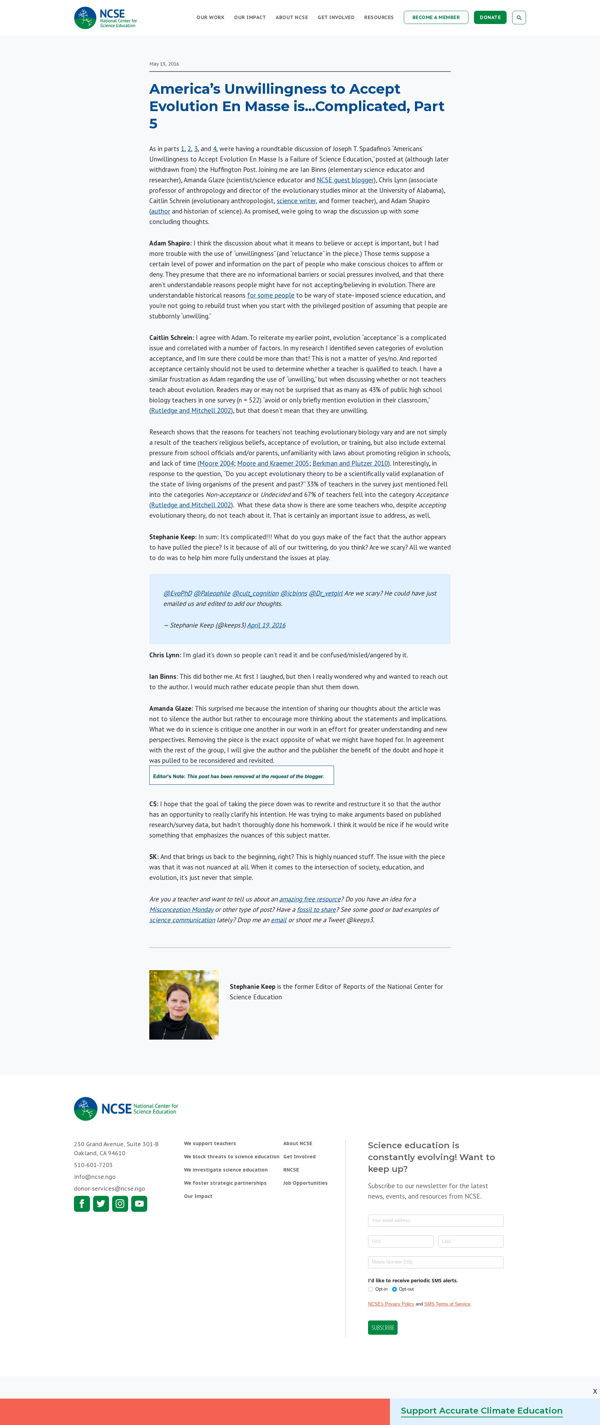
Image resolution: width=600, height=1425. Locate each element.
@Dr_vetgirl (326, 593)
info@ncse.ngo (95, 1176)
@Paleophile (211, 593)
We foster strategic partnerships (225, 1183)
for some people (270, 295)
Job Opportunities (305, 1183)
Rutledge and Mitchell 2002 (191, 410)
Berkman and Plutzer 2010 (350, 463)
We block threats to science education (232, 1156)
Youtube (139, 1204)
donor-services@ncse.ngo (109, 1188)
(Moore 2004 (216, 463)
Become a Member (436, 17)
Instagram (120, 1204)
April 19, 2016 (266, 625)
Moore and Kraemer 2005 (273, 463)
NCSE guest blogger (345, 180)
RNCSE (291, 1170)
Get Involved (336, 17)
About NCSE (292, 17)
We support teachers (210, 1143)
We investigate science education (226, 1170)
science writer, (297, 201)
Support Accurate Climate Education (482, 1411)
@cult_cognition (255, 593)
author (160, 211)
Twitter (101, 1204)
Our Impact (250, 17)
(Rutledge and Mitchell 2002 (190, 505)
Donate (490, 17)
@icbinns (293, 593)
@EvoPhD (177, 593)
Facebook (82, 1204)
